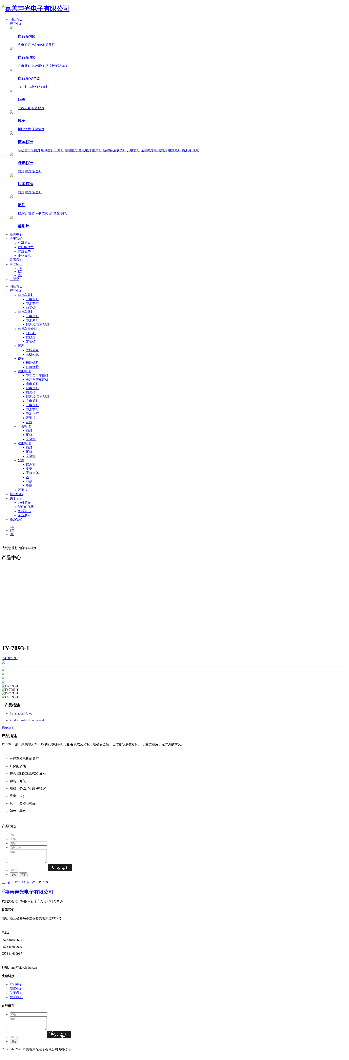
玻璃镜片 (38, 129)
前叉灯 (50, 44)
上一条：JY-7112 (13, 882)
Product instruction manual (27, 720)
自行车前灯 (27, 36)
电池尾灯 (38, 66)
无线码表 (24, 108)
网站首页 (16, 19)
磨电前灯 (71, 150)
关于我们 (18, 238)
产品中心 (18, 23)
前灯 (21, 171)
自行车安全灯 (29, 78)
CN (17, 264)
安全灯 (37, 171)
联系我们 (16, 260)
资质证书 (24, 251)
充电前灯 (24, 44)
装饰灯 (44, 87)
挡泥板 (22, 213)
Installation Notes (21, 713)
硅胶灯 (33, 87)
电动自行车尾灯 (52, 150)
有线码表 (38, 108)
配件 (21, 205)
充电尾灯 (24, 66)
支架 (31, 213)
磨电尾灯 (84, 150)
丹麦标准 (25, 163)
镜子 (21, 120)
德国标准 (25, 142)
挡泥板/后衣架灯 (57, 66)
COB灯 (23, 87)
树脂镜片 (24, 129)
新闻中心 (16, 234)
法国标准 (25, 184)
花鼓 (195, 150)
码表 (21, 99)
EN (20, 271)
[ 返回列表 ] (10, 658)
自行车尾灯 (27, 57)
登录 (14, 279)
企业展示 (24, 255)
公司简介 (24, 243)
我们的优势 (26, 247)
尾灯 (28, 171)
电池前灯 (38, 44)
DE (20, 275)
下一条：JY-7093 (37, 882)
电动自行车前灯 (29, 150)
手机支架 (42, 213)
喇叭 (64, 213)
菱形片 (186, 150)
